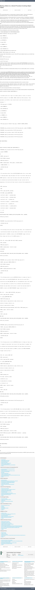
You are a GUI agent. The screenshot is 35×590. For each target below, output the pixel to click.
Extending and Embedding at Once (17, 583)
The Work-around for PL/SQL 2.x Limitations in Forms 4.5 (8, 489)
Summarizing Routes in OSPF (4, 584)
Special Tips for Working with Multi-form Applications (7, 484)
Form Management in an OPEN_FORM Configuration (7, 482)
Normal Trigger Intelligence (4, 515)
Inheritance (2, 506)
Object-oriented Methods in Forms (5, 505)
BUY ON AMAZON (30, 554)
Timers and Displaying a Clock (5, 461)
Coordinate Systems (27, 583)
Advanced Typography (27, 581)
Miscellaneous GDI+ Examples (28, 584)
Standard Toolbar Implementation (5, 460)
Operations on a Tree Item (4, 534)
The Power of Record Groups (4, 473)
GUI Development (3, 459)
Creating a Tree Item (3, 533)
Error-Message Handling (4, 498)
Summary (2, 465)
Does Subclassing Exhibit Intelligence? (6, 514)
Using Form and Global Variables (5, 471)
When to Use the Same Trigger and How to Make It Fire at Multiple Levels (10, 527)
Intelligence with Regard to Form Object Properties (7, 516)
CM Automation (2, 563)
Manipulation (14, 582)
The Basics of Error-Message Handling (6, 499)
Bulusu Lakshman (20, 555)
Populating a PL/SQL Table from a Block (6, 490)
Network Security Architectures (17, 561)
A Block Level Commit (4, 528)
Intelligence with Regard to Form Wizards (6, 517)
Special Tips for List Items (4, 462)
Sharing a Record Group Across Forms (6, 494)
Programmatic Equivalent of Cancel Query (6, 523)
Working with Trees (3, 532)
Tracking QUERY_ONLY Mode (5, 483)
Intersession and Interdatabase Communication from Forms (8, 493)
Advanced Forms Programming (5, 488)
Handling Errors (3, 500)
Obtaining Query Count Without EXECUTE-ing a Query (8, 470)
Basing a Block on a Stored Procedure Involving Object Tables (9, 542)
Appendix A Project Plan (3, 564)
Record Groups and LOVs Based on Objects (6, 543)
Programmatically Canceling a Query (5, 522)
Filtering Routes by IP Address (4, 583)
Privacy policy (33, 588)
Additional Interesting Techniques (5, 521)
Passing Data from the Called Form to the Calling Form (8, 481)
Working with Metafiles (27, 582)
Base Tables (2, 472)
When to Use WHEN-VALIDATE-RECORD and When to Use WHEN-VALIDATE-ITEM (11, 526)
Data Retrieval (14, 580)
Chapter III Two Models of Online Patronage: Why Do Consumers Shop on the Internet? (29, 564)
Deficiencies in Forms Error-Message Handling (7, 501)
